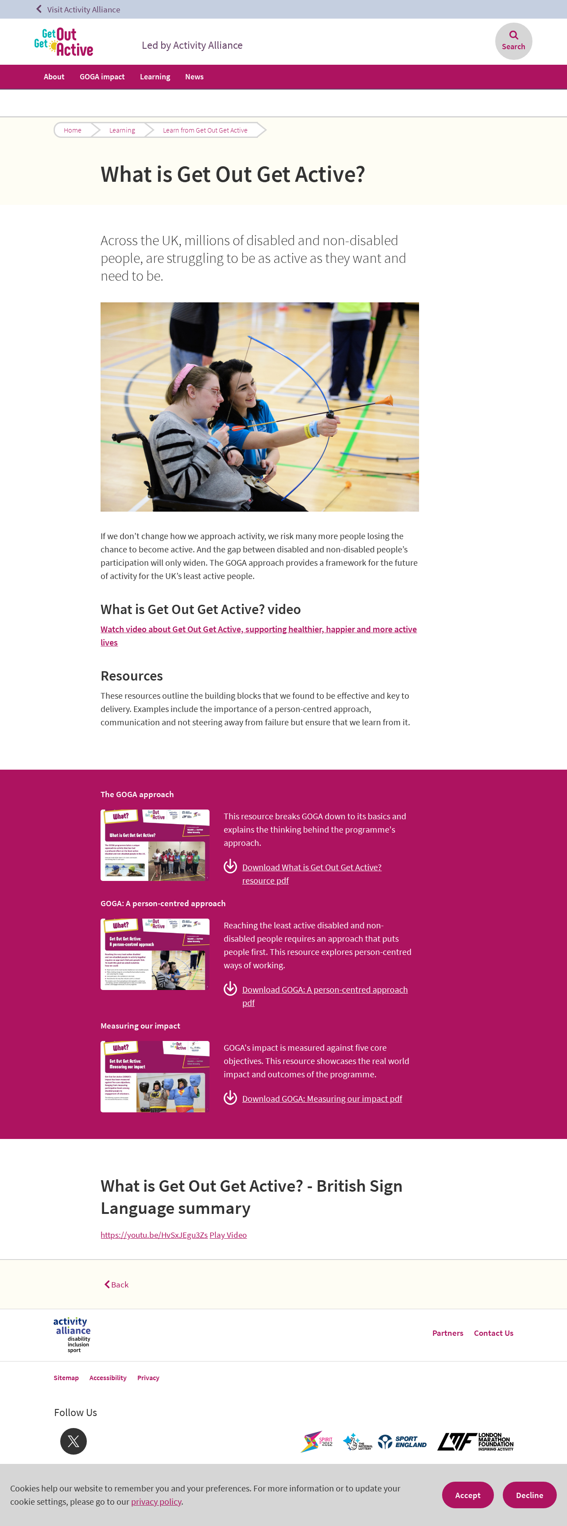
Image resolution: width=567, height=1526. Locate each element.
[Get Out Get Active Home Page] (64, 41)
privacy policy (156, 1501)
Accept (468, 1495)
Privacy (148, 1377)
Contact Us (493, 1332)
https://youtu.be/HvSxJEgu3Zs (154, 1234)
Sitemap (66, 1377)
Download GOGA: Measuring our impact (322, 1098)
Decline (530, 1495)
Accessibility (108, 1377)
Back (119, 1284)
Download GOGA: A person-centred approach (325, 996)
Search (513, 46)
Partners (447, 1332)
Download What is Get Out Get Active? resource (312, 873)
